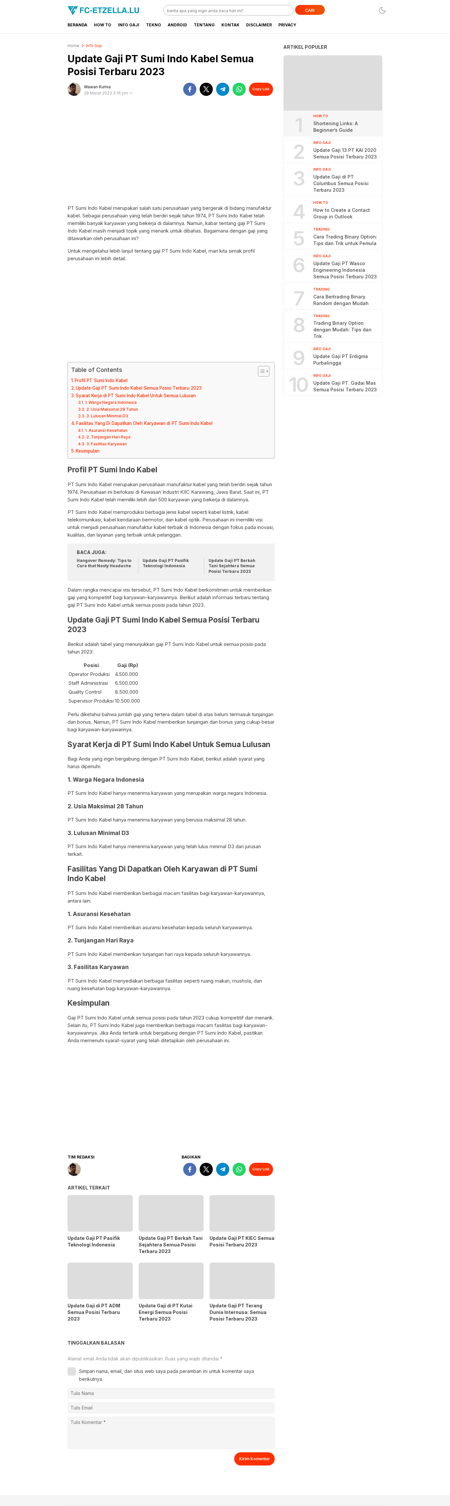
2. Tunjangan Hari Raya (108, 436)
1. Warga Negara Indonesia (110, 402)
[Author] (74, 89)
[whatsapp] (239, 89)
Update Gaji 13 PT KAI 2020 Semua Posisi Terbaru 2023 (345, 153)
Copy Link (260, 89)
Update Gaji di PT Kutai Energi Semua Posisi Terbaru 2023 (165, 1312)
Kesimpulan (87, 451)
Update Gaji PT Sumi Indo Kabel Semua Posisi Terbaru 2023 (139, 388)
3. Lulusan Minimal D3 (107, 415)
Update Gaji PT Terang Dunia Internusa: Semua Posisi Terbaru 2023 (238, 1312)
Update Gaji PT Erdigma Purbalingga (340, 359)
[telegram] (222, 89)
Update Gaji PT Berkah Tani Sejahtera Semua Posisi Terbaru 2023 (232, 566)
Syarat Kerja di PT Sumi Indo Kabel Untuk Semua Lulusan (136, 395)
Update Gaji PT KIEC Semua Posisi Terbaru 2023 (242, 1241)
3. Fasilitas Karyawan (106, 443)
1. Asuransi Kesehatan (106, 430)
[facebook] (189, 89)
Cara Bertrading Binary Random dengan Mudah (341, 299)
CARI (310, 10)
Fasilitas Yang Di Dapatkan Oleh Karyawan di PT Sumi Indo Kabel (144, 423)
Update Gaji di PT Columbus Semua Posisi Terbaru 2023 (341, 183)
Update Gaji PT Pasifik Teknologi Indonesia (166, 563)
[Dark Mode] (382, 10)
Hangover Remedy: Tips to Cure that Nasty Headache (104, 563)
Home (73, 45)
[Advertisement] (171, 153)
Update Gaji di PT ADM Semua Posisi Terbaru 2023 (94, 1312)
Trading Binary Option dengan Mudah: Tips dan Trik (342, 329)
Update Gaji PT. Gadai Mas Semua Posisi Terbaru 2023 (345, 386)
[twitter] (206, 89)
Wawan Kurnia (97, 86)
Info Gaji (94, 45)
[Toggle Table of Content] (260, 371)
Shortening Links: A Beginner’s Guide (335, 126)
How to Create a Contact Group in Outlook (341, 213)
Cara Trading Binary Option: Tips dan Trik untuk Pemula (345, 240)
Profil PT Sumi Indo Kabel (101, 380)
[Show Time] (131, 93)
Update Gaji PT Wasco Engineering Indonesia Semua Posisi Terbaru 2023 (345, 269)
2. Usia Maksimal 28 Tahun (112, 409)
